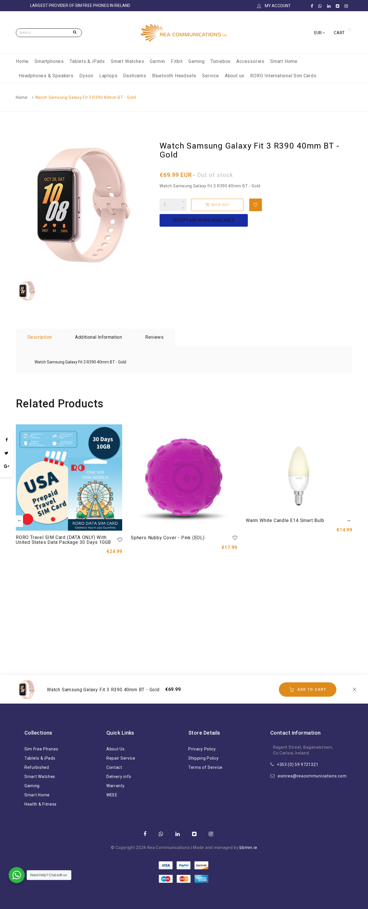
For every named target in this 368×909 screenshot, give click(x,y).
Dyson (86, 75)
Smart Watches (127, 61)
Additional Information (98, 337)
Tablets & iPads (87, 61)
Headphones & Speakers (46, 75)
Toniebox (220, 61)
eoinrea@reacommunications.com (312, 776)
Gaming (196, 61)
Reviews (154, 337)
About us (234, 75)
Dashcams (134, 75)
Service (210, 75)
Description (39, 337)
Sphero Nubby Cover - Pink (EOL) (168, 537)
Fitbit (177, 61)
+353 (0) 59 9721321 (297, 764)
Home (22, 61)
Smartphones (49, 61)
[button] (319, 32)
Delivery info (118, 776)
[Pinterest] (6, 474)
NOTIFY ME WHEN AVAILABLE (204, 220)
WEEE (112, 795)
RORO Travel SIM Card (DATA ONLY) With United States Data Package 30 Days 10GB (63, 540)
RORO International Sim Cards (283, 75)
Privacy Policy (202, 749)
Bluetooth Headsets (174, 75)
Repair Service (120, 758)
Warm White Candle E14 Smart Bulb (285, 520)
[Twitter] (6, 453)
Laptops (108, 75)
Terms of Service (205, 767)
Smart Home (284, 61)
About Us (115, 749)
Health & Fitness (40, 804)
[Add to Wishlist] (255, 205)
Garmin (157, 61)
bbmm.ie (248, 847)
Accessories (250, 61)
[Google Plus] (6, 466)
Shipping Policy (203, 758)
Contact (114, 767)
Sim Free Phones (41, 749)
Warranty (115, 785)
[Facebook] (6, 439)
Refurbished (36, 767)
